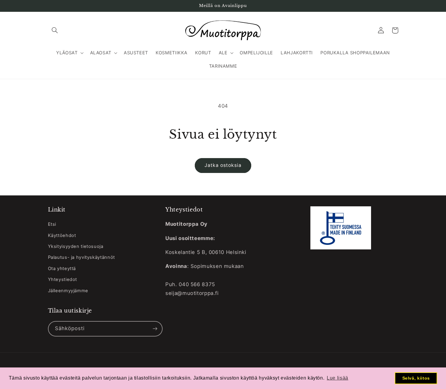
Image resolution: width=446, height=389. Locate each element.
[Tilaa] (155, 329)
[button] (55, 30)
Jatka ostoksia (223, 165)
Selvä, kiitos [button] (416, 378)
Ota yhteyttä (62, 268)
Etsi (52, 224)
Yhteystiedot (62, 279)
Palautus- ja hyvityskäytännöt (81, 257)
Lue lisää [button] (337, 378)
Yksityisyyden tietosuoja (75, 246)
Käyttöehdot (62, 235)
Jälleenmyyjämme (68, 290)
